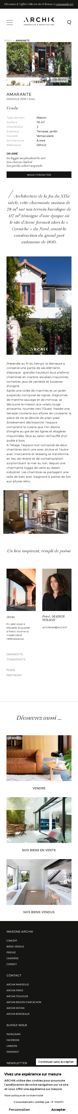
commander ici (64, 4)
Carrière (12, 958)
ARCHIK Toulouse (17, 996)
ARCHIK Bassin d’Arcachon (23, 1002)
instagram (13, 1034)
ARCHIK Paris (14, 990)
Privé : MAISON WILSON (53, 618)
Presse (11, 952)
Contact (11, 964)
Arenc (10, 617)
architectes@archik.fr (54, 627)
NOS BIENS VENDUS (39, 912)
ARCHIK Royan (15, 1008)
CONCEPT (11, 940)
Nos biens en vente (39, 850)
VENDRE (39, 788)
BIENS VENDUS (15, 946)
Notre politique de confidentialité (23, 1095)
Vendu (8, 40)
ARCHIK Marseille (17, 984)
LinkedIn (11, 1045)
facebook (12, 1040)
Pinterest (12, 1051)
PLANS (10, 669)
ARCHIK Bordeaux (17, 1013)
